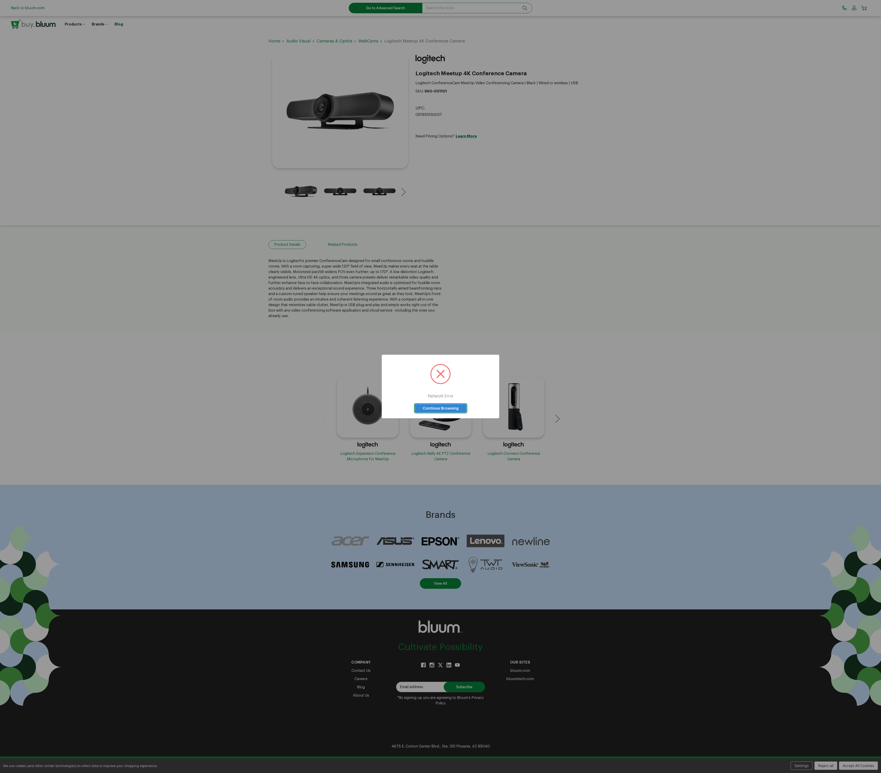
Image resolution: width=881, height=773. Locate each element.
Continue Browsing (441, 408)
